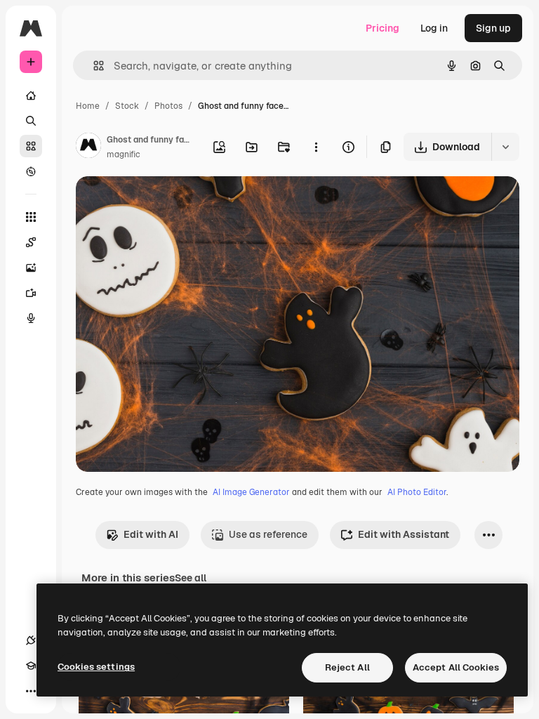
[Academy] (31, 665)
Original (165, 203)
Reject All (347, 667)
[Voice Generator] (31, 318)
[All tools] (31, 217)
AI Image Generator (251, 492)
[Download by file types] (505, 147)
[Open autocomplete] (93, 65)
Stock (127, 106)
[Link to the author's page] (88, 147)
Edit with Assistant (403, 534)
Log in (434, 28)
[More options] (316, 147)
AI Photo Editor (416, 492)
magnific (123, 154)
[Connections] (31, 640)
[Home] (31, 95)
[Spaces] (31, 242)
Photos (168, 106)
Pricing (382, 28)
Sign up (493, 28)
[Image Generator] (31, 267)
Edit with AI (151, 534)
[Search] (31, 121)
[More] (31, 691)
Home (88, 106)
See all (190, 578)
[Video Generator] (31, 293)
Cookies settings (96, 667)
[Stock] (31, 146)
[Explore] (31, 171)
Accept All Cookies (456, 667)
